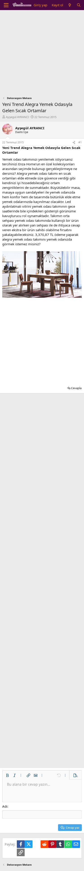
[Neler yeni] (69, 5)
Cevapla (76, 388)
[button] (7, 775)
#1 (80, 142)
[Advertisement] (42, 54)
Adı (4, 806)
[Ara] (78, 5)
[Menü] (6, 5)
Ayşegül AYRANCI (17, 117)
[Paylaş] (74, 142)
